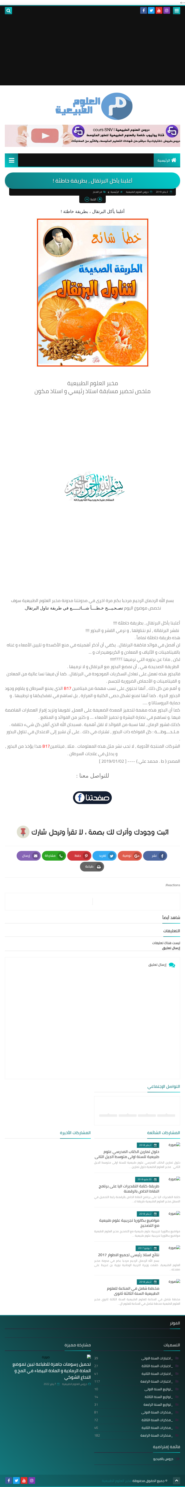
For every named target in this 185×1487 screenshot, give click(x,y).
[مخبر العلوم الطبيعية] (92, 106)
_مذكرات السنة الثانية (133, 1428)
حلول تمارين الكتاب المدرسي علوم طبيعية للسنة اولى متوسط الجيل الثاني (127, 1154)
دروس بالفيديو (163, 1459)
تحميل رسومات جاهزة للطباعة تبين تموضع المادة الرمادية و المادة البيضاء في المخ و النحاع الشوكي (52, 1370)
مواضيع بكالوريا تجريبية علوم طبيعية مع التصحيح (129, 1223)
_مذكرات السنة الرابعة (133, 1435)
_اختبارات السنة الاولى (133, 1358)
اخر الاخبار (97, 192)
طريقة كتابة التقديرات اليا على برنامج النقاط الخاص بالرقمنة (129, 1188)
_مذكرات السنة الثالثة (133, 1420)
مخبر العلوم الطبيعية (117, 1480)
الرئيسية (164, 160)
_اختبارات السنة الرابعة (133, 1381)
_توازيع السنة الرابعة (133, 1404)
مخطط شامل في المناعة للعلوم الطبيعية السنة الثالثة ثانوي (133, 1291)
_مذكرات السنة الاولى (133, 1412)
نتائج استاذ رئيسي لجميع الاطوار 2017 (128, 1254)
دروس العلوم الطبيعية (74, 1384)
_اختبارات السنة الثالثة (133, 1366)
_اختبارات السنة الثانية (133, 1374)
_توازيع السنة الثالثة (133, 1397)
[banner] (92, 146)
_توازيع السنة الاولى (133, 1389)
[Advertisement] (92, 51)
